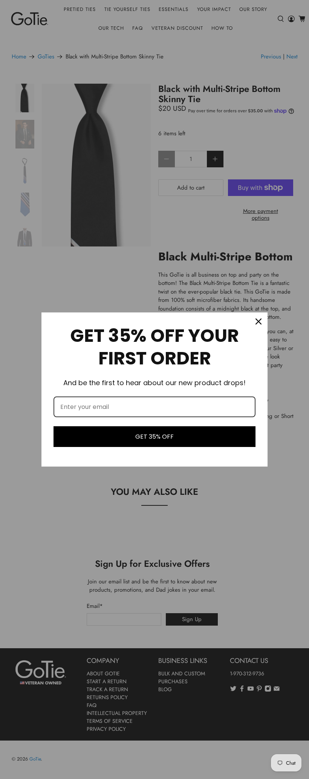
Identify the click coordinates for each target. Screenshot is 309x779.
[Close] (258, 321)
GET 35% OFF (154, 436)
